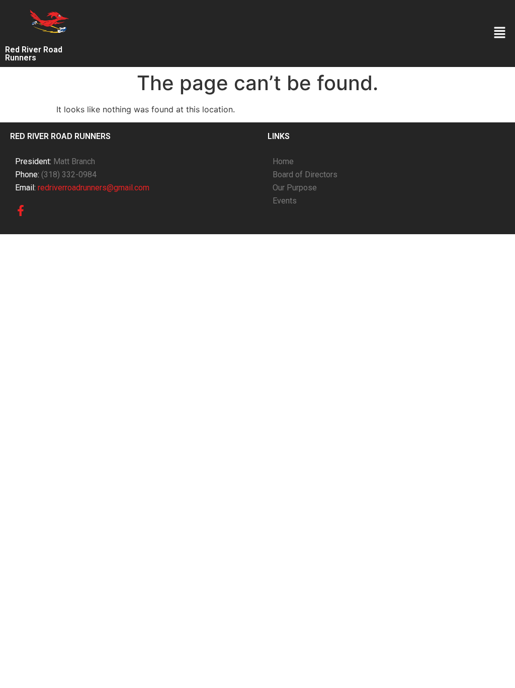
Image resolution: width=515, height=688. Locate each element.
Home (283, 161)
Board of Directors (305, 174)
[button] (500, 33)
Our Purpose (295, 187)
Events (285, 200)
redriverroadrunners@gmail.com (93, 187)
